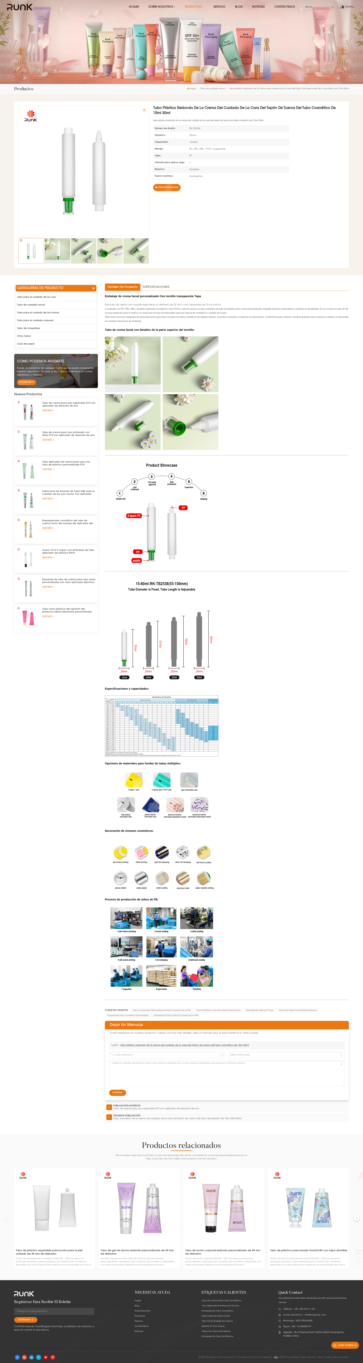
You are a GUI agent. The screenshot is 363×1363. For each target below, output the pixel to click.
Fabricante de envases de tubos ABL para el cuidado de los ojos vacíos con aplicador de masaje (68, 493)
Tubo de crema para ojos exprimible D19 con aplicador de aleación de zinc (68, 404)
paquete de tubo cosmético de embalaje (127, 1016)
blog (137, 1306)
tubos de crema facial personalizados (298, 1011)
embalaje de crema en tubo (259, 1011)
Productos (193, 7)
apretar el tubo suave (213, 1326)
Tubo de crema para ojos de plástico (221, 1301)
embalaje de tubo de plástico (217, 1336)
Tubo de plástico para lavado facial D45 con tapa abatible (308, 1250)
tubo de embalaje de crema (217, 1321)
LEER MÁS (47, 411)
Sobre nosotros (160, 7)
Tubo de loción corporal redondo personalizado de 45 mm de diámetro (222, 1252)
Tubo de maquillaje (28, 328)
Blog (239, 7)
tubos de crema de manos (216, 1331)
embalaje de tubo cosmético (217, 1311)
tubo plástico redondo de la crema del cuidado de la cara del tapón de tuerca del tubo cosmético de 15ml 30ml (184, 1045)
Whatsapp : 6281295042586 (297, 1321)
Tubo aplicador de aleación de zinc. (221, 1306)
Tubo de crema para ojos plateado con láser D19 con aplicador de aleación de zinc (68, 433)
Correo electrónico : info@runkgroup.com (304, 1315)
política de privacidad (336, 1357)
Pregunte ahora (168, 187)
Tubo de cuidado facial (212, 89)
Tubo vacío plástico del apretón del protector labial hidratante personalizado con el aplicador (67, 610)
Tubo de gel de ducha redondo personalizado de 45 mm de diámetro (137, 1252)
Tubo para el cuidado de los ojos (36, 297)
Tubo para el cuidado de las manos (38, 313)
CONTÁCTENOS (26, 382)
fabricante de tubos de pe (216, 1316)
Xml (320, 1357)
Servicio (219, 7)
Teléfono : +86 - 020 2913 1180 (299, 1309)
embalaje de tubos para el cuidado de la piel (176, 1016)
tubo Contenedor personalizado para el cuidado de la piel (162, 1011)
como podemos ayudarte (40, 361)
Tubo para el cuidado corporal (35, 320)
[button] (356, 1218)
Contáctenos (284, 7)
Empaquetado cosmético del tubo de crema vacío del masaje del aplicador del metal (67, 522)
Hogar (134, 7)
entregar (24, 1320)
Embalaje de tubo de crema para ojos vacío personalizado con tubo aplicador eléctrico (68, 581)
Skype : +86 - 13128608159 (297, 1327)
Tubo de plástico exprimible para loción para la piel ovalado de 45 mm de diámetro (49, 1252)
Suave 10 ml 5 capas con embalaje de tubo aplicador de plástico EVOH (68, 551)
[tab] (122, 287)
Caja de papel (25, 344)
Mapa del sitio (308, 1357)
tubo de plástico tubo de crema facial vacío (218, 1011)
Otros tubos (24, 336)
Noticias (258, 7)
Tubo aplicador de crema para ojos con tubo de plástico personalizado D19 (66, 463)
